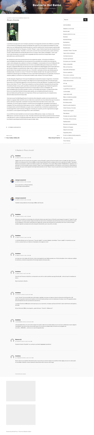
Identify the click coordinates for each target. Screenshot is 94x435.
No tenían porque (67, 102)
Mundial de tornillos (68, 99)
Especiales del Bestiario (69, 69)
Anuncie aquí (66, 31)
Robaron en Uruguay (68, 127)
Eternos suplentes (14, 127)
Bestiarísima (66, 42)
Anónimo (18, 156)
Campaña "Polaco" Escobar (70, 50)
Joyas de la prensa (67, 86)
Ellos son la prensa (67, 67)
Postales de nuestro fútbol (69, 116)
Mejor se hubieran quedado (70, 97)
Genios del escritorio (68, 80)
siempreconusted (23, 18)
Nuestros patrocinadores (69, 105)
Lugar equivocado (67, 94)
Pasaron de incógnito (68, 110)
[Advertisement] (75, 168)
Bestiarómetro (67, 45)
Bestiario (65, 36)
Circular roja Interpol (68, 58)
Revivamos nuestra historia (70, 124)
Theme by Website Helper (25, 431)
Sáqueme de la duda (68, 129)
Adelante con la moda (68, 28)
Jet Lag (65, 83)
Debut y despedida (67, 64)
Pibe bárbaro (66, 113)
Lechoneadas (66, 91)
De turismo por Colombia (69, 61)
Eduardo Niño (16, 66)
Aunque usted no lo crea (69, 34)
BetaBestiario (66, 47)
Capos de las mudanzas (69, 53)
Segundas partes (67, 132)
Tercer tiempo (66, 140)
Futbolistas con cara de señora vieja (72, 77)
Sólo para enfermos (68, 138)
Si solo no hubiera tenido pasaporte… (72, 135)
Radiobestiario (66, 121)
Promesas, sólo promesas (69, 119)
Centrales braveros (68, 56)
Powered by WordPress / (12, 431)
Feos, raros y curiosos (68, 75)
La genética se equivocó (69, 88)
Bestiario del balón (47, 5)
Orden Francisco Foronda (69, 108)
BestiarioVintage (67, 39)
